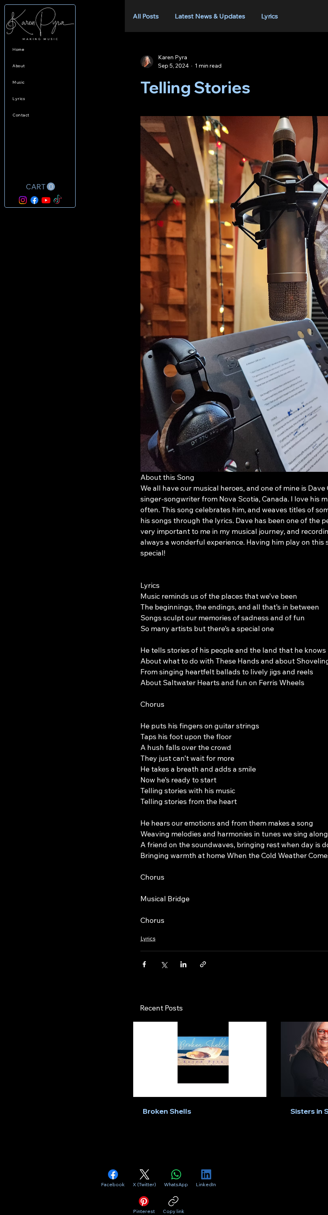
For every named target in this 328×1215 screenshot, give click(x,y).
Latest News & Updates (210, 16)
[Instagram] (23, 200)
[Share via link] (203, 964)
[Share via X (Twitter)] (164, 964)
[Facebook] (34, 200)
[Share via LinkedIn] (183, 964)
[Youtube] (46, 200)
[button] (40, 186)
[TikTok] (57, 200)
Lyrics (269, 16)
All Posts (146, 16)
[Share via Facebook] (144, 964)
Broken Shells (167, 1111)
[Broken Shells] (199, 1059)
